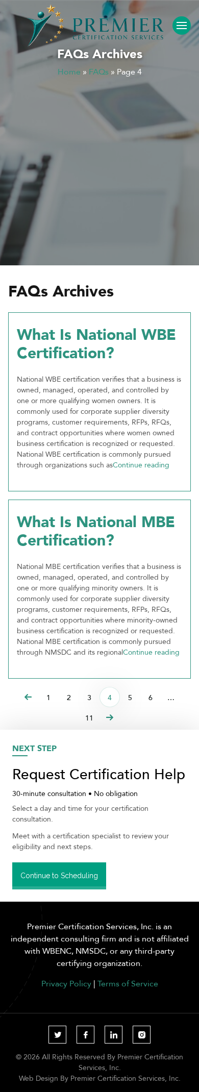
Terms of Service (127, 983)
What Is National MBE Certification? (96, 531)
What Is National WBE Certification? (96, 343)
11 (89, 718)
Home (69, 71)
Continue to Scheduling (59, 876)
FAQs (99, 71)
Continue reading (141, 464)
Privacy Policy (66, 983)
